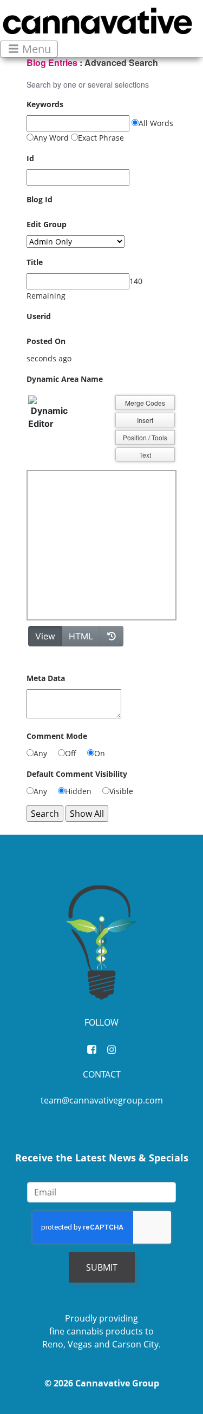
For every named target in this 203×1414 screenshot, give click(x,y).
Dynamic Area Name (65, 379)
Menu (35, 49)
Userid (39, 316)
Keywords (45, 104)
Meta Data (46, 678)
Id (30, 158)
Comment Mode (57, 736)
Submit (101, 1267)
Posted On (46, 341)
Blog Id (40, 199)
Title (35, 262)
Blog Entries (52, 62)
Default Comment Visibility (77, 774)
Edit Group (47, 224)
